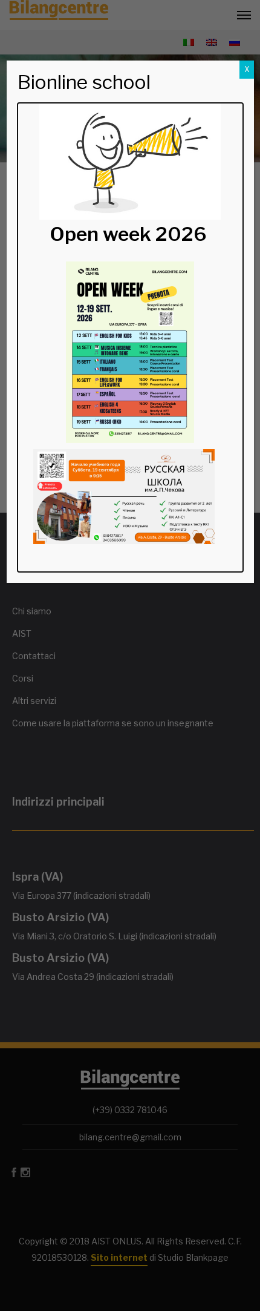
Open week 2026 (128, 234)
